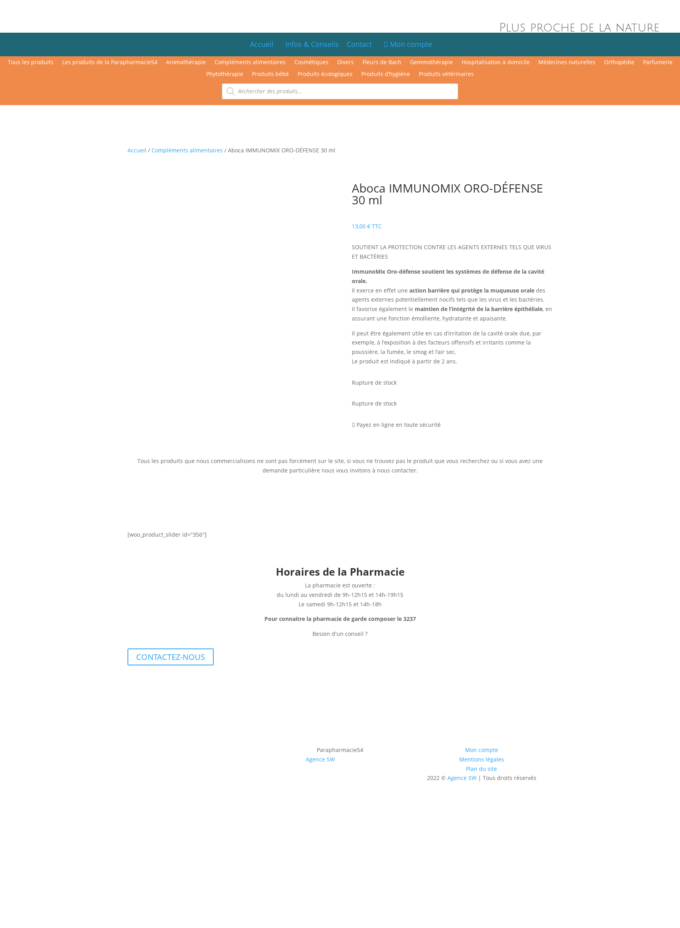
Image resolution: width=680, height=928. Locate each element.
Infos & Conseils (312, 44)
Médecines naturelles (566, 62)
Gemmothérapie (431, 62)
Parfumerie (658, 62)
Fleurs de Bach (381, 62)
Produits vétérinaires (446, 74)
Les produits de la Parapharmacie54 (109, 62)
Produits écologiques (325, 74)
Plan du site (481, 768)
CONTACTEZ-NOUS (170, 657)
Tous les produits (31, 62)
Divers (345, 62)
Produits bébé (270, 74)
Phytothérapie (224, 74)
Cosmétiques (311, 62)
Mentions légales (481, 759)
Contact (363, 44)
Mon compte (410, 44)
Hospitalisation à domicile (496, 62)
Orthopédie (619, 62)
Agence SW (320, 759)
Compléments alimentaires (250, 62)
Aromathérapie (186, 62)
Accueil (261, 44)
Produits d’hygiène (385, 74)
